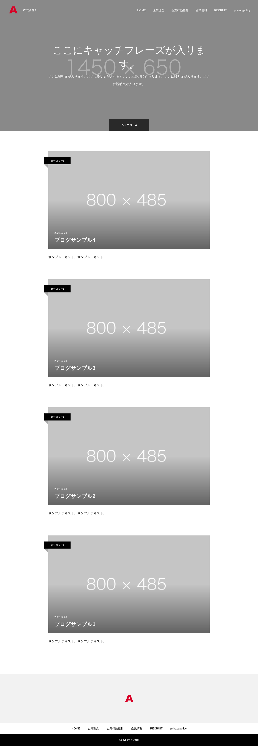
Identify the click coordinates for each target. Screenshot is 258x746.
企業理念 (158, 10)
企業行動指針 (180, 10)
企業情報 (201, 10)
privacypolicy (242, 10)
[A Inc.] (13, 10)
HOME (141, 10)
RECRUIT (220, 10)
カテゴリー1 (57, 160)
